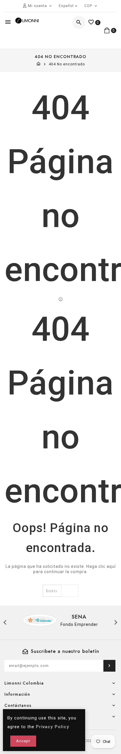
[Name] (109, 666)
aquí (111, 566)
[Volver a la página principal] (38, 64)
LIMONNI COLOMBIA (85, 740)
